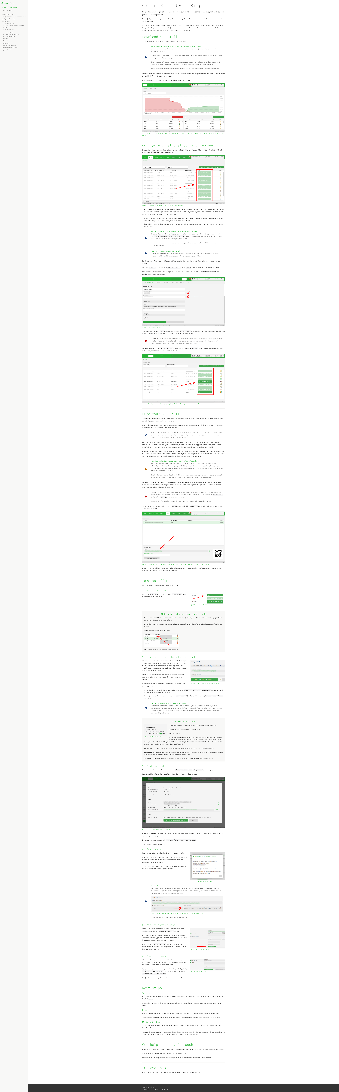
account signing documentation (168, 649)
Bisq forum (197, 1049)
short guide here (159, 1003)
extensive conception (169, 748)
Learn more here (178, 497)
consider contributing (166, 1058)
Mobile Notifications (9, 45)
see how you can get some (170, 758)
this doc (211, 758)
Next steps (5, 39)
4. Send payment (8, 32)
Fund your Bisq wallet (9, 19)
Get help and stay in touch (10, 47)
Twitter (174, 1053)
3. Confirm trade (8, 30)
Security (6, 41)
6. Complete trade (9, 36)
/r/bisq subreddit (209, 1049)
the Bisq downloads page (177, 41)
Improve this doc (7, 50)
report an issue (199, 1072)
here (167, 713)
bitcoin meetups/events (184, 456)
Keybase (221, 1049)
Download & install (8, 14)
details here (148, 226)
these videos (203, 758)
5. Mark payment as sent (11, 34)
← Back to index (7, 10)
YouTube (183, 1053)
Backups (6, 43)
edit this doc (188, 1072)
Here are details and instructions (209, 1018)
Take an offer (6, 21)
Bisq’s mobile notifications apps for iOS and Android (182, 1032)
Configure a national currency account (14, 17)
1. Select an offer (8, 23)
